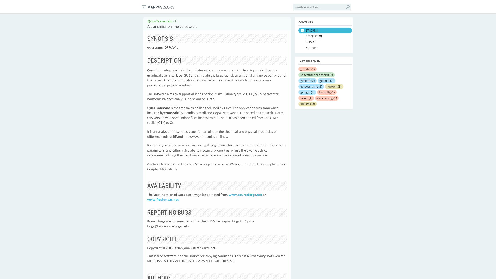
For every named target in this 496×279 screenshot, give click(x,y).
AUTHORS (311, 48)
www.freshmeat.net (163, 199)
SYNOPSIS (312, 30)
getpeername (311, 86)
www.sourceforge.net (245, 195)
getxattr (307, 81)
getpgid (307, 92)
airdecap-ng (327, 98)
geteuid (326, 81)
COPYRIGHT (313, 42)
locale (306, 98)
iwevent (334, 86)
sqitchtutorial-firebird (316, 75)
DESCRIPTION (314, 36)
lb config (327, 92)
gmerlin (307, 69)
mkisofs (307, 104)
